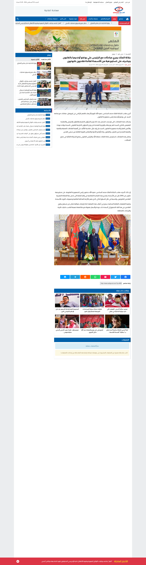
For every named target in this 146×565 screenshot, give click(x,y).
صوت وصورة (73, 19)
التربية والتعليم (105, 19)
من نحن (127, 2)
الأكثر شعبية (35, 59)
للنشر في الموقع (118, 2)
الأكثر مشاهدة (46, 59)
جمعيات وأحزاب (93, 19)
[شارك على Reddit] (85, 277)
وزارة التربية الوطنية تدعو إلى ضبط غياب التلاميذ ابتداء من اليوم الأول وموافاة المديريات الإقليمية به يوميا (79, 561)
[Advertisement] (92, 166)
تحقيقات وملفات (52, 19)
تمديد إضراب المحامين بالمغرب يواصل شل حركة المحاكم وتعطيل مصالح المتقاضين (27, 101)
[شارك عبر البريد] (105, 277)
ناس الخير (63, 19)
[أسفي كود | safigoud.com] (109, 10)
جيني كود (82, 19)
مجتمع (121, 19)
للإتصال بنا (89, 2)
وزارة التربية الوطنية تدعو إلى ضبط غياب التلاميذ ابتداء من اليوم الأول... (27, 92)
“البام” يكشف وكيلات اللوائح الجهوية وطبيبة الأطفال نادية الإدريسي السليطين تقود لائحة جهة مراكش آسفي (49, 23)
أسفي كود (128, 64)
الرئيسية (127, 19)
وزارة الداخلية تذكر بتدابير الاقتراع (26, 63)
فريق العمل (108, 2)
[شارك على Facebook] (125, 277)
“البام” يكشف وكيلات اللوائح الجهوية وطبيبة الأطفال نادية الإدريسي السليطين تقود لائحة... (26, 83)
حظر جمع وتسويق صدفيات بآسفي (97, 23)
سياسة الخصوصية (98, 2)
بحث (17, 18)
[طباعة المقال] (65, 277)
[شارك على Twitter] (115, 277)
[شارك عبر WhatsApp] (95, 277)
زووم (114, 19)
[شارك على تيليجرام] (75, 277)
